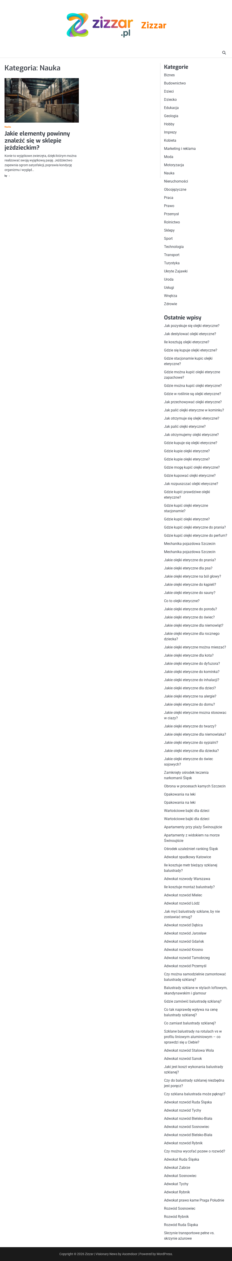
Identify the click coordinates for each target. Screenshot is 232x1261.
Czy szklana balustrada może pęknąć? (194, 1094)
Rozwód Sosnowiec (179, 1208)
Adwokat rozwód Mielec (183, 895)
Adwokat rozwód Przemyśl (185, 966)
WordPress (164, 1254)
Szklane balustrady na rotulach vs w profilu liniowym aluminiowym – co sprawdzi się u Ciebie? (193, 1036)
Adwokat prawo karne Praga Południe (194, 1200)
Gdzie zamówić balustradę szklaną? (193, 1001)
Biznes (169, 75)
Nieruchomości (176, 181)
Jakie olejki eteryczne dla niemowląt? (193, 625)
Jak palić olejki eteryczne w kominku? (194, 410)
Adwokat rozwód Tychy (182, 1110)
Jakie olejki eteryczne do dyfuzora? (192, 663)
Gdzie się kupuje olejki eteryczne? (190, 350)
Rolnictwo (172, 222)
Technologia (174, 247)
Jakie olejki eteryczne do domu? (189, 704)
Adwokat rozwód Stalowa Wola (189, 1050)
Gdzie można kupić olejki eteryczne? (193, 385)
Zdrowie (170, 304)
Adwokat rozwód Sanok (183, 1058)
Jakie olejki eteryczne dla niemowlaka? (195, 734)
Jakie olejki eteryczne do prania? (190, 560)
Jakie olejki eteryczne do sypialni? (191, 742)
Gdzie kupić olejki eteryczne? (187, 519)
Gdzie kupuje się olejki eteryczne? (190, 443)
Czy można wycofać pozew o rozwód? (194, 1151)
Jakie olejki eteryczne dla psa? (188, 568)
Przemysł (171, 214)
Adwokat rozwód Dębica (183, 925)
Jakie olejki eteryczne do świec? (189, 617)
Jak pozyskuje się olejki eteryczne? (192, 326)
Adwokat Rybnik (177, 1192)
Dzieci (169, 91)
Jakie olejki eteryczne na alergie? (190, 696)
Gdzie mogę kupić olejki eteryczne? (192, 467)
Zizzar (153, 26)
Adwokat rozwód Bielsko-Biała (188, 1118)
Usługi (169, 287)
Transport (171, 255)
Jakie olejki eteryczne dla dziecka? (191, 751)
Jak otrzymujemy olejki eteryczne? (191, 435)
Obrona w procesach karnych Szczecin (195, 786)
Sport (168, 238)
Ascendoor (129, 1254)
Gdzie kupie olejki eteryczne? (187, 451)
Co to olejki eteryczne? (182, 601)
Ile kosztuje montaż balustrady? (189, 887)
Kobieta (170, 140)
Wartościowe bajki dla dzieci (186, 811)
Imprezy (170, 132)
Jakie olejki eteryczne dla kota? (189, 655)
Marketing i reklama (180, 148)
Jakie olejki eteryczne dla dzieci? (190, 688)
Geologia (171, 116)
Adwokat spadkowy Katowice (187, 857)
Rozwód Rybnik (176, 1216)
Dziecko (170, 99)
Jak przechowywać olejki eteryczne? (193, 402)
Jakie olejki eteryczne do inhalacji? (191, 680)
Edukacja (171, 108)
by (6, 175)
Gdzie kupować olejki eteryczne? (190, 475)
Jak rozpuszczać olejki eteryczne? (191, 484)
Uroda (169, 279)
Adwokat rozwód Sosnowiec (186, 1127)
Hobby (169, 124)
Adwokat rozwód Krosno (183, 949)
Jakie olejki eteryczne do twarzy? (190, 726)
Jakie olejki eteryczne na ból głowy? (192, 576)
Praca (168, 197)
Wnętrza (170, 296)
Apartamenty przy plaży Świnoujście (193, 827)
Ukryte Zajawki (176, 271)
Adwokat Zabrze (177, 1167)
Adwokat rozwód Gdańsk (184, 941)
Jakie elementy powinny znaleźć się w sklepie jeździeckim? (37, 140)
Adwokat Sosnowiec (180, 1176)
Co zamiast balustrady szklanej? (190, 1023)
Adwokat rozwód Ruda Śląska (188, 1102)
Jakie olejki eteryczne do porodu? (190, 609)
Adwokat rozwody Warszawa (187, 879)
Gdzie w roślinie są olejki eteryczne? (192, 394)
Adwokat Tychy (176, 1184)
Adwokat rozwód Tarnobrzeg (187, 958)
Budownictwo (175, 83)
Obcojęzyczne (175, 189)
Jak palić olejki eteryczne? (185, 426)
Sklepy (169, 230)
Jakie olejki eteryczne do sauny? (189, 593)
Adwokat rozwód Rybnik (183, 1143)
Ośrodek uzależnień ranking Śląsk (191, 849)
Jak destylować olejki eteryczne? (190, 334)
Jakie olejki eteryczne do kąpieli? (190, 584)
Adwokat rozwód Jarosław (185, 933)
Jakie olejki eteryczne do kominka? (192, 672)
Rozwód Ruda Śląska (181, 1225)
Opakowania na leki (180, 794)
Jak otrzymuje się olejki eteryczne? (191, 418)
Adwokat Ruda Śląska (181, 1159)
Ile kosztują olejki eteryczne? (186, 342)
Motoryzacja (174, 165)
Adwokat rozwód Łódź (182, 903)
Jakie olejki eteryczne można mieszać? (195, 647)
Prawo (169, 206)
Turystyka (172, 263)
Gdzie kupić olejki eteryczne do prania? (195, 527)
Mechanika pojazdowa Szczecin (189, 543)
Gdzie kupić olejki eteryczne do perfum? (195, 535)
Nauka (8, 127)
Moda (168, 157)
